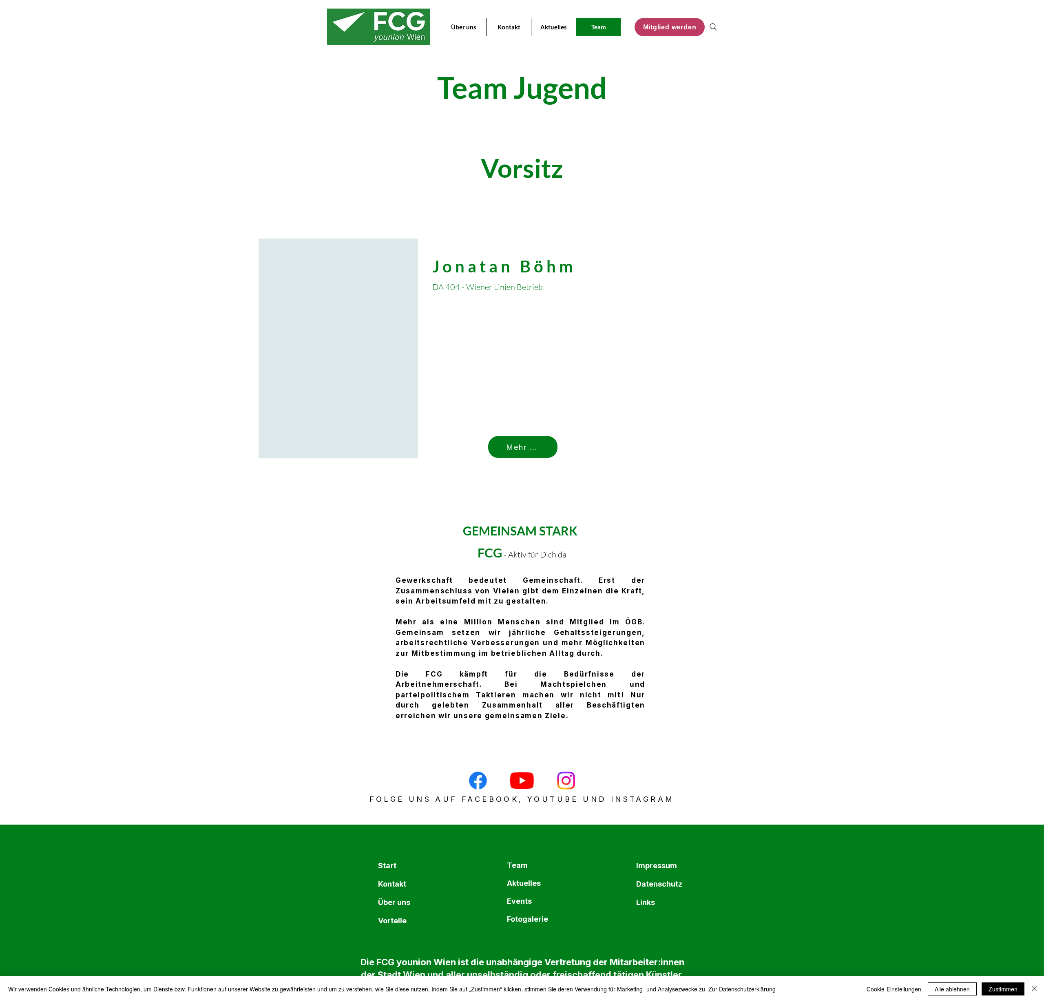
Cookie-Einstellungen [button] (894, 989)
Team (517, 865)
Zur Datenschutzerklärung (742, 989)
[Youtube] (522, 780)
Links (645, 902)
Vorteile (392, 920)
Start (387, 865)
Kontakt (392, 884)
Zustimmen (1003, 989)
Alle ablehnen (952, 989)
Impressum (655, 865)
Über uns (394, 902)
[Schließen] (1034, 988)
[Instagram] (566, 780)
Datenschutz (655, 884)
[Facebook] (478, 780)
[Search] (713, 26)
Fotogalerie (526, 919)
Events (519, 901)
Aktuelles (524, 883)
